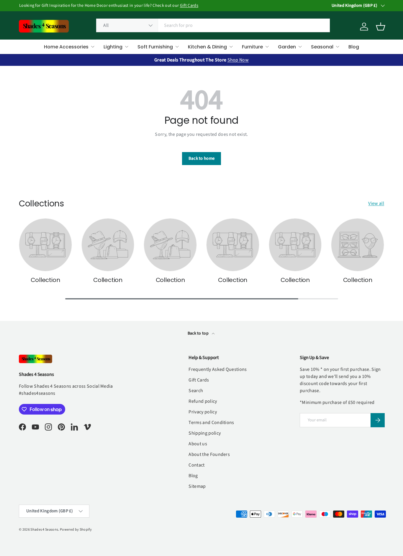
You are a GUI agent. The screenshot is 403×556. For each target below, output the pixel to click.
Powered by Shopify (76, 529)
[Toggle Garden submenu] (300, 46)
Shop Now (238, 60)
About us (198, 444)
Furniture (252, 46)
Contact (196, 465)
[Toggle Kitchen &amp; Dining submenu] (231, 46)
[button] (380, 26)
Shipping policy (205, 433)
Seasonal (322, 46)
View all (376, 203)
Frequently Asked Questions (218, 369)
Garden (287, 46)
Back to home (202, 158)
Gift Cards (189, 5)
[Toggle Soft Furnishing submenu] (177, 46)
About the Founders (209, 454)
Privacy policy (203, 412)
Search (196, 390)
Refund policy (203, 401)
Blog (353, 46)
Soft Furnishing (155, 46)
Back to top (199, 333)
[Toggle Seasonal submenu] (337, 46)
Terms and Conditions (211, 422)
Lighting (113, 46)
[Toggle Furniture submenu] (267, 46)
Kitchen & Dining (207, 46)
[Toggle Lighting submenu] (126, 46)
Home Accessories (66, 46)
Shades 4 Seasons (44, 529)
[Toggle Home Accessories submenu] (92, 46)
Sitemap (197, 486)
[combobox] (213, 25)
